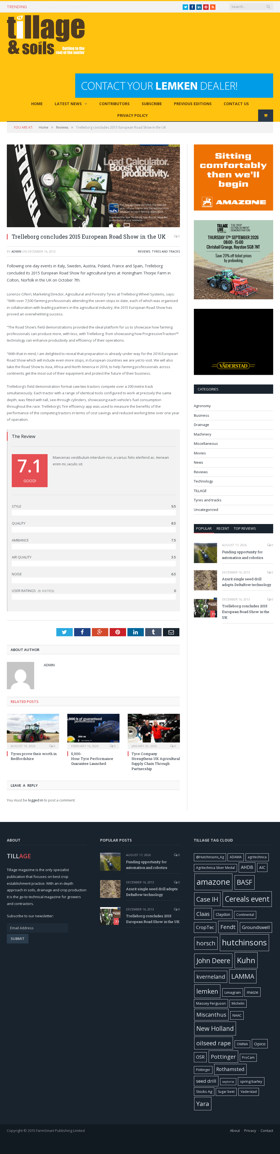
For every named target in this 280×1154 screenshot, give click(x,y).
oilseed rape (213, 1043)
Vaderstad (249, 1091)
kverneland (210, 976)
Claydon (223, 914)
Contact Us (236, 103)
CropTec (205, 927)
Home (37, 103)
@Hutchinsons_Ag (210, 857)
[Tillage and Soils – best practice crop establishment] (48, 35)
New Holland (215, 1028)
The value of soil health (61, 6)
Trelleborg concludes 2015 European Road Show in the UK (245, 611)
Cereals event (247, 899)
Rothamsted (230, 1069)
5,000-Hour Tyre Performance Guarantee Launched (92, 758)
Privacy (250, 1130)
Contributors (114, 103)
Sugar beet (226, 1091)
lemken (207, 991)
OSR (200, 1057)
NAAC (236, 1015)
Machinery (202, 434)
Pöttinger (203, 1069)
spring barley (251, 1081)
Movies (200, 453)
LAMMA (242, 976)
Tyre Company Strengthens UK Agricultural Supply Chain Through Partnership (156, 761)
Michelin (238, 1003)
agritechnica (257, 857)
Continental (245, 914)
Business (201, 415)
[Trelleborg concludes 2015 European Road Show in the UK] (93, 186)
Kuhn (246, 960)
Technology (203, 481)
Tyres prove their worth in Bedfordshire (34, 756)
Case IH (207, 899)
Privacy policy (132, 115)
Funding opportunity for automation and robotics (242, 554)
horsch (205, 943)
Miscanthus (211, 1014)
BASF (244, 882)
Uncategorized (206, 509)
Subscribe (152, 103)
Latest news (68, 103)
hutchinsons (244, 942)
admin (16, 251)
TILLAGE (200, 490)
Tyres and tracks (166, 251)
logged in (35, 800)
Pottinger (223, 1056)
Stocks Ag (204, 1091)
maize (252, 992)
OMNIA (242, 1044)
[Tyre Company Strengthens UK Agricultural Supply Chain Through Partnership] (154, 731)
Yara (202, 1103)
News (198, 462)
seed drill (206, 1081)
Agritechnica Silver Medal (215, 867)
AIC (262, 867)
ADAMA (236, 857)
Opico (260, 1043)
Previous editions (193, 103)
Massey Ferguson (211, 1003)
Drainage (201, 424)
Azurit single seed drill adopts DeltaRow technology (246, 581)
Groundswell (256, 927)
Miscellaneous (206, 443)
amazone (213, 881)
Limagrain (232, 992)
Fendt (228, 927)
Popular (204, 528)
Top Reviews (245, 528)
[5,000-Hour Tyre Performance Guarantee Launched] (93, 731)
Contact (267, 1130)
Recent (223, 528)
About (235, 1130)
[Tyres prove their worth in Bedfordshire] (33, 731)
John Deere (213, 960)
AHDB (247, 867)
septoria (228, 1082)
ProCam (248, 1057)
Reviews (144, 251)
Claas (203, 914)
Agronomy (202, 405)
